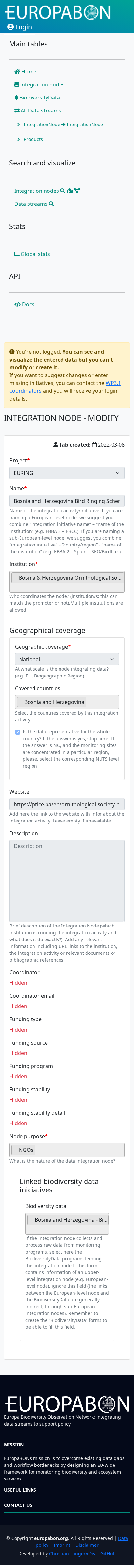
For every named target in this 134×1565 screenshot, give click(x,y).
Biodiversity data (45, 1206)
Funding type (25, 1019)
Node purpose (27, 1136)
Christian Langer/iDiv (72, 1553)
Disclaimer (87, 1545)
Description (23, 833)
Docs (27, 304)
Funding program (31, 1066)
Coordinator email (31, 995)
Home (28, 71)
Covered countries (37, 688)
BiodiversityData (39, 97)
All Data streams (40, 110)
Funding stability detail (37, 1112)
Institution (22, 564)
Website (19, 791)
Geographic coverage (41, 646)
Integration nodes (42, 84)
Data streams (31, 203)
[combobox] (67, 582)
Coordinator (24, 972)
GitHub (108, 1553)
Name (16, 488)
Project (18, 460)
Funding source (28, 1042)
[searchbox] (13, 588)
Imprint (62, 1545)
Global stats (35, 253)
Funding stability (29, 1089)
